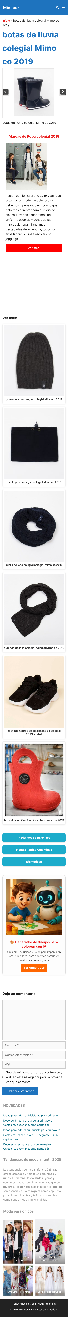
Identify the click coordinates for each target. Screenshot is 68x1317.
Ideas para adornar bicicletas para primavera (31, 1115)
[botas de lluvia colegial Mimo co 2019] (34, 115)
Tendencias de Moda (24, 1303)
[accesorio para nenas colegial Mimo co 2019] (6, 94)
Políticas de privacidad (45, 1309)
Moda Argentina (47, 1303)
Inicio (6, 20)
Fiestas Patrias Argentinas (34, 849)
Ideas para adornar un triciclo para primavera (31, 1130)
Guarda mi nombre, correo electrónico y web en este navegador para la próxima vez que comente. (34, 1077)
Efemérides (34, 861)
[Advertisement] (34, 286)
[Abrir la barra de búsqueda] (57, 7)
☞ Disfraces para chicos (34, 837)
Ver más (33, 248)
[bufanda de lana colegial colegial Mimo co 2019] (62, 94)
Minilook (11, 7)
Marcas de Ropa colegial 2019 (34, 136)
